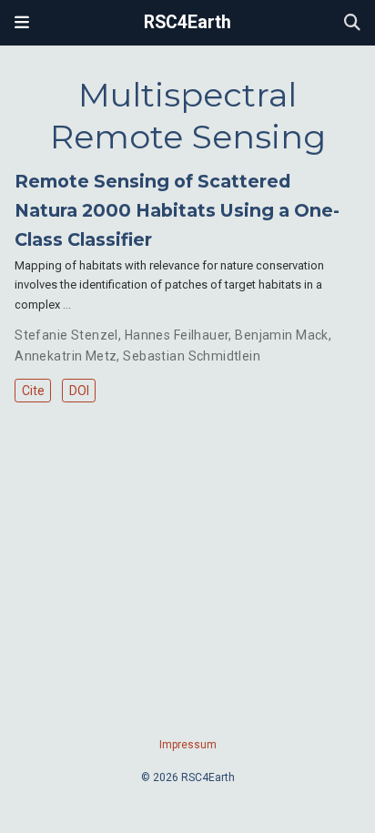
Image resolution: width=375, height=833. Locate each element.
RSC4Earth (187, 22)
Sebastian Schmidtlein (191, 356)
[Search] (352, 23)
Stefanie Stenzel (66, 335)
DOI (79, 390)
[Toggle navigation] (22, 23)
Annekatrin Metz (66, 356)
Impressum (188, 744)
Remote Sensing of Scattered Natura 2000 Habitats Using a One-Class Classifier (177, 210)
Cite (33, 390)
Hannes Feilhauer (177, 335)
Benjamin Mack (281, 335)
